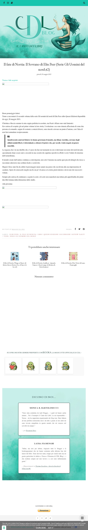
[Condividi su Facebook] (75, 229)
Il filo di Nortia (28, 234)
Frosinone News (31, 430)
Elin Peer (14, 234)
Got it (50, 528)
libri (40, 234)
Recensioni (65, 234)
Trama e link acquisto (10, 80)
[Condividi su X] (79, 229)
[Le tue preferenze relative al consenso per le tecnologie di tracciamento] (4, 528)
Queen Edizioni (51, 234)
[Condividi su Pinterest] (84, 229)
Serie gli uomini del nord (23, 236)
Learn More (41, 528)
